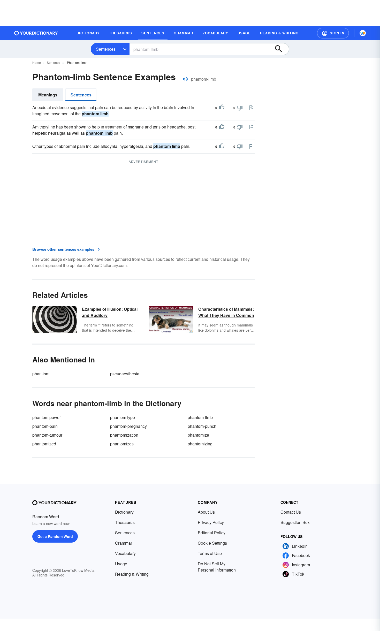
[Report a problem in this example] (251, 107)
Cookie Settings (212, 543)
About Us (206, 512)
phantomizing (200, 444)
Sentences (106, 49)
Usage (121, 564)
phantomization (124, 435)
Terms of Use (210, 553)
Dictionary (124, 512)
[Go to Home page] (36, 33)
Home (36, 62)
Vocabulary (125, 553)
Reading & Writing (132, 574)
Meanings (47, 95)
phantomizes (122, 444)
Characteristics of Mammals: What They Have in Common (226, 312)
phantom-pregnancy (128, 426)
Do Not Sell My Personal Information (217, 567)
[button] (333, 33)
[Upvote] (221, 107)
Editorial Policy (211, 533)
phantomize (198, 435)
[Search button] (281, 49)
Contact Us (290, 512)
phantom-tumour (47, 435)
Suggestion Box (295, 522)
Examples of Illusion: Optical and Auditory (110, 312)
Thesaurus (125, 522)
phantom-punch (202, 426)
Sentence (53, 62)
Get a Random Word (55, 536)
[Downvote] (240, 107)
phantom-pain (45, 426)
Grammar (123, 543)
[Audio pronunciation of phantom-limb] (185, 79)
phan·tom (40, 374)
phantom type (122, 417)
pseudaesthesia (124, 374)
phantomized (44, 444)
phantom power (46, 417)
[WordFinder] (363, 33)
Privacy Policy (211, 522)
